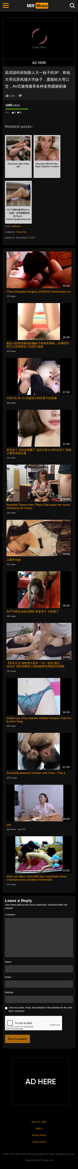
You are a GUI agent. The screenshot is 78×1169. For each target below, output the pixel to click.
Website (9, 992)
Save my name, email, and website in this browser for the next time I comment (40, 1009)
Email (8, 977)
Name (9, 962)
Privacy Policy (39, 1135)
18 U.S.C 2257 (39, 1122)
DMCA (39, 1128)
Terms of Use (39, 1142)
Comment (10, 914)
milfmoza (16, 226)
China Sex (21, 232)
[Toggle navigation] (5, 5)
